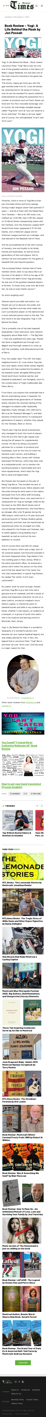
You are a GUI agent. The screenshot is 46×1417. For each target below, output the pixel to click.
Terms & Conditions (22, 1414)
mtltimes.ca (31, 702)
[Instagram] (15, 1382)
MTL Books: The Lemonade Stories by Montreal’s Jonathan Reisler (22, 884)
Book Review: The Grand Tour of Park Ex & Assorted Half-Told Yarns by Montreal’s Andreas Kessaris (21, 1351)
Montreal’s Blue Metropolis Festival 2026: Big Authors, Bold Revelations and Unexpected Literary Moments (21, 994)
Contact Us (25, 1390)
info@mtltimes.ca (27, 698)
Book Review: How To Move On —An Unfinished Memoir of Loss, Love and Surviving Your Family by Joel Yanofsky (22, 1212)
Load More (23, 1363)
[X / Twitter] (23, 1382)
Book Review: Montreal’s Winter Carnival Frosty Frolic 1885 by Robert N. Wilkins (22, 1137)
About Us (15, 1390)
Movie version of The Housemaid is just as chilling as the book (20, 1247)
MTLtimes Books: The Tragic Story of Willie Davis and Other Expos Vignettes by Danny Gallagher (22, 921)
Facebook (16, 793)
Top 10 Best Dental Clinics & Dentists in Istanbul (16, 834)
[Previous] (37, 806)
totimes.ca (6, 706)
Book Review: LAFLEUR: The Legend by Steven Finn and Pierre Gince (21, 1281)
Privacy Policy (7, 1414)
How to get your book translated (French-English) (21, 785)
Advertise (36, 1390)
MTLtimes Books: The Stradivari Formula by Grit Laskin (19, 1100)
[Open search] (36, 5)
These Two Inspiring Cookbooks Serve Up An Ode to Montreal (18, 1029)
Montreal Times (17, 1400)
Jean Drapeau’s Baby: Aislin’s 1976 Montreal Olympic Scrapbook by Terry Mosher (20, 1065)
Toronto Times (32, 1400)
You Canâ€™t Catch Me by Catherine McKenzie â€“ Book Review (19, 745)
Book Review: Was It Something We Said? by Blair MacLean (20, 1174)
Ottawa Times (17, 1403)
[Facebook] (19, 1382)
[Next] (42, 806)
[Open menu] (41, 5)
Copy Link (37, 793)
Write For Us (16, 1394)
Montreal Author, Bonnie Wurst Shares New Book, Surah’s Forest (19, 1315)
